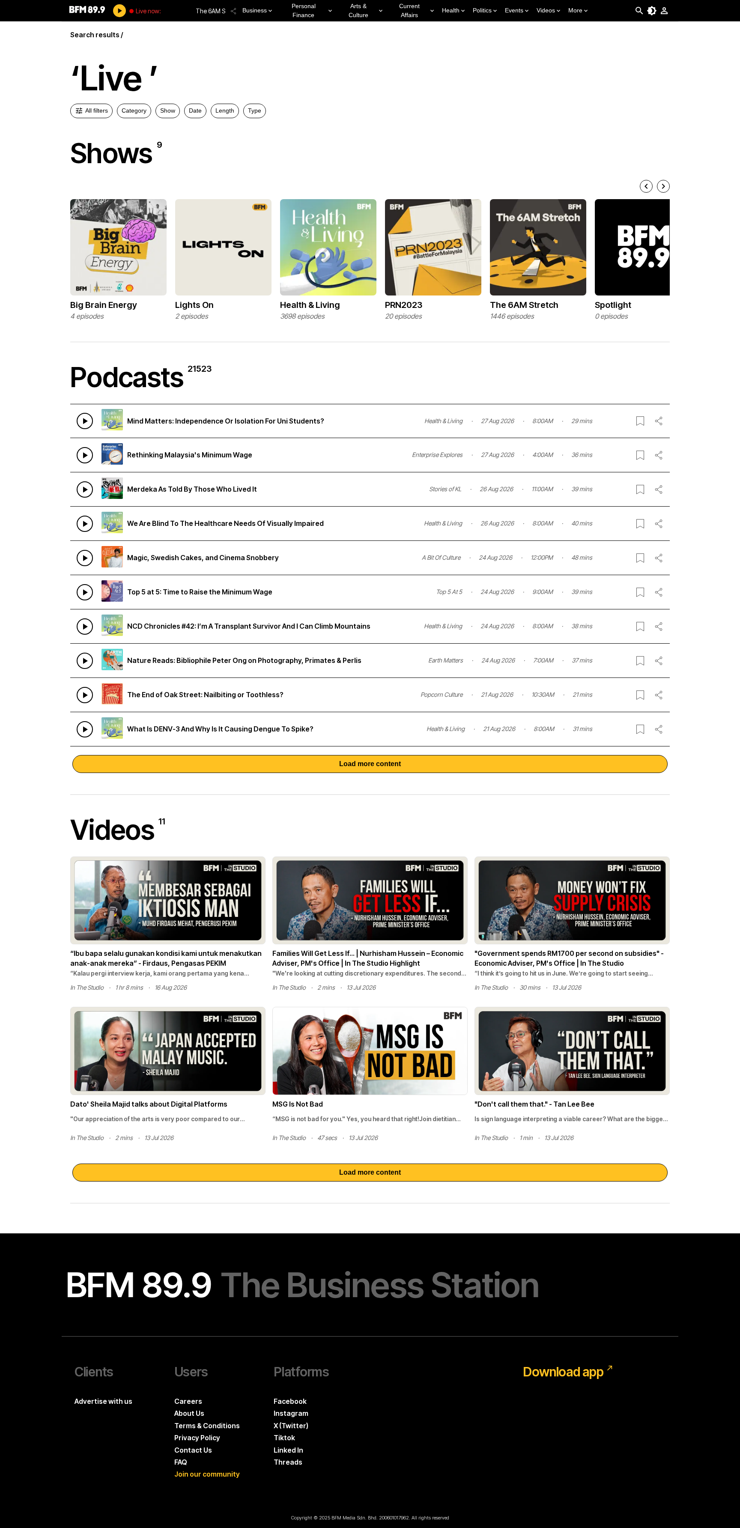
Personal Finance (304, 10)
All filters (96, 110)
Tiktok (284, 1437)
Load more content (370, 763)
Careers (188, 1401)
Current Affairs (409, 10)
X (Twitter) (291, 1425)
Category (134, 110)
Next (676, 260)
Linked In (288, 1450)
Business (254, 10)
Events (514, 10)
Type (254, 110)
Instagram (291, 1413)
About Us (189, 1413)
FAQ (180, 1462)
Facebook (290, 1401)
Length (224, 110)
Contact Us (193, 1450)
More (575, 10)
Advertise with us (103, 1401)
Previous (64, 260)
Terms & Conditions (207, 1425)
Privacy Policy (197, 1437)
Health (451, 10)
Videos (546, 10)
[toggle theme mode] (652, 11)
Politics (482, 10)
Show (167, 110)
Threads (288, 1462)
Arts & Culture (358, 10)
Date (195, 110)
